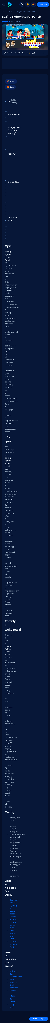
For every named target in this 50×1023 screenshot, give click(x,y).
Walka (10, 12)
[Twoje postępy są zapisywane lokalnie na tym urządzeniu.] (28, 52)
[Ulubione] (33, 4)
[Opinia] (33, 52)
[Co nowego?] (27, 4)
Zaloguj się (43, 4)
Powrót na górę (39, 1019)
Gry (3, 12)
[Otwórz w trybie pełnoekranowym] (44, 52)
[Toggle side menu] (3, 4)
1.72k (9, 53)
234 (18, 53)
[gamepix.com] (10, 4)
